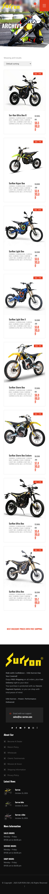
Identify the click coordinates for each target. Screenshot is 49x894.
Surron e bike (20, 814)
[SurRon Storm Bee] (24, 362)
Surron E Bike (18, 120)
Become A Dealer (15, 741)
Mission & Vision (15, 764)
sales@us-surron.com (22, 716)
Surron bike (19, 802)
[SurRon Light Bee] (24, 226)
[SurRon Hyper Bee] (24, 158)
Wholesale (12, 753)
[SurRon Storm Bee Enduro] (24, 430)
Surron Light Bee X (24, 122)
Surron (17, 789)
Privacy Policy (13, 775)
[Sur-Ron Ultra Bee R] (24, 90)
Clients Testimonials (16, 758)
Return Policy (13, 747)
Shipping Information (17, 769)
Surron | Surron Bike (17, 118)
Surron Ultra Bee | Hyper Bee (20, 124)
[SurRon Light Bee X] (24, 294)
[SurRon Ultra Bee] (24, 498)
